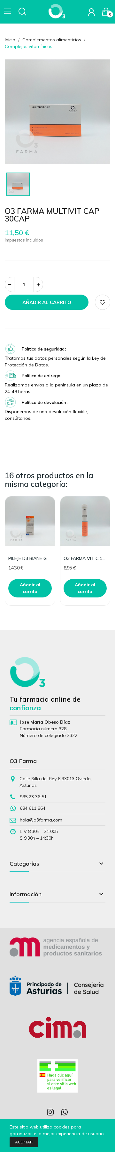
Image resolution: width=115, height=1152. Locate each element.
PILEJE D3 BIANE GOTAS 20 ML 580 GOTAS (30, 558)
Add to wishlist (102, 302)
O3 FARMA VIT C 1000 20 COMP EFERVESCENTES (85, 558)
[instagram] (50, 1112)
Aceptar (24, 1142)
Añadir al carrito (46, 302)
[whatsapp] (64, 1112)
